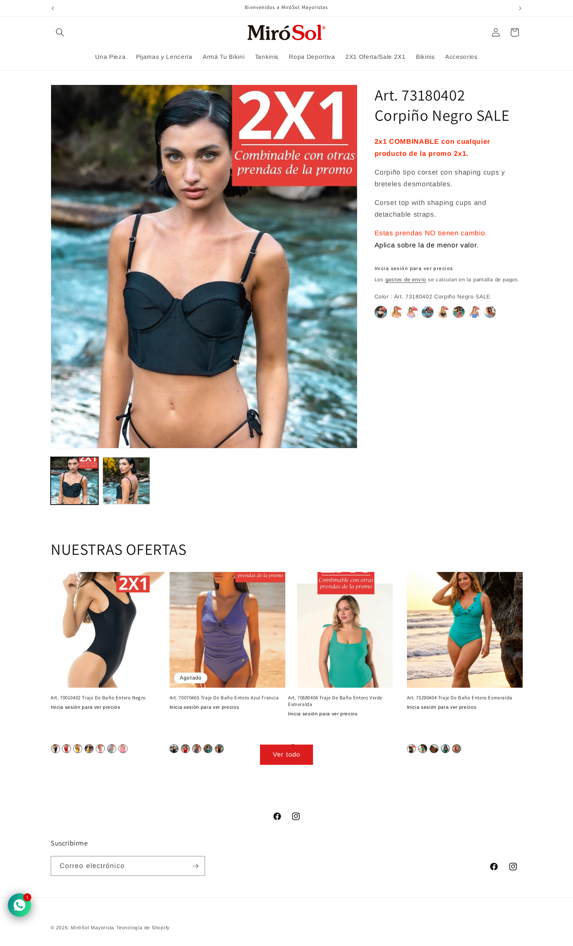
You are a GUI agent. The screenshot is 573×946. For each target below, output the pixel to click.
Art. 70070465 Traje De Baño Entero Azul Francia (224, 698)
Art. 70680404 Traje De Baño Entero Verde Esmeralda (335, 701)
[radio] (381, 312)
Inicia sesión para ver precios (414, 268)
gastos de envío (406, 279)
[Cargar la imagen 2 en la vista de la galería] (126, 481)
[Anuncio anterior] (53, 8)
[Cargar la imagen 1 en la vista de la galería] (74, 481)
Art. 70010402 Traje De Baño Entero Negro (98, 698)
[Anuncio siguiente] (520, 8)
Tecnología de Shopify (143, 927)
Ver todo (287, 754)
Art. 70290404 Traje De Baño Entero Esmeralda (460, 698)
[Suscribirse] (195, 866)
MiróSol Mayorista (92, 927)
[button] (60, 32)
